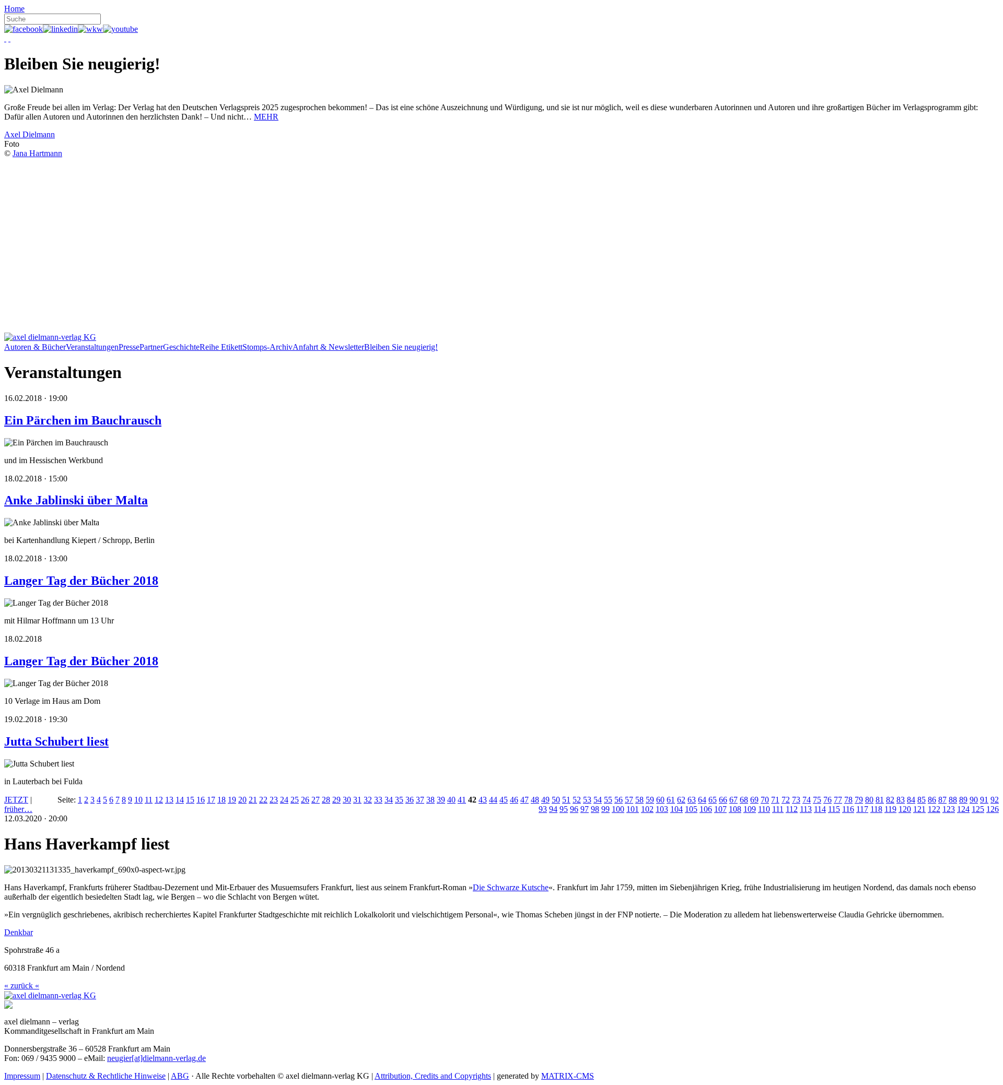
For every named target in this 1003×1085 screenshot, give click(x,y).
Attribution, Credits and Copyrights (433, 1075)
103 (662, 809)
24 (284, 799)
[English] (9, 38)
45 (503, 799)
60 (660, 799)
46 (514, 799)
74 (806, 799)
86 (932, 799)
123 (948, 809)
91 (984, 799)
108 (735, 809)
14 (180, 799)
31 (357, 799)
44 (493, 799)
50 (556, 799)
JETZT (16, 799)
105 (691, 809)
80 (869, 799)
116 (848, 809)
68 (744, 799)
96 (574, 809)
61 (671, 799)
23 (274, 799)
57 (629, 799)
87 (942, 799)
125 (978, 809)
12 (159, 799)
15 (190, 799)
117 (862, 809)
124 (963, 809)
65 (712, 799)
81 (880, 799)
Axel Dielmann (29, 134)
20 (242, 799)
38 (430, 799)
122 (934, 809)
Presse (129, 347)
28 (326, 799)
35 (399, 799)
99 (605, 809)
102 (647, 809)
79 (859, 799)
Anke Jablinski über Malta (76, 500)
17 (211, 799)
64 (702, 799)
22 (263, 799)
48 (535, 799)
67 (733, 799)
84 (911, 799)
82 (890, 799)
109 (749, 809)
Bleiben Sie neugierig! (401, 347)
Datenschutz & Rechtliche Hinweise (106, 1075)
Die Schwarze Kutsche (511, 887)
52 (577, 799)
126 (992, 809)
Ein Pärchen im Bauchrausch (82, 420)
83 (900, 799)
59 (650, 799)
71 (775, 799)
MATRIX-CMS (567, 1075)
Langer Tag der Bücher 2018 (81, 580)
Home (14, 8)
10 (138, 799)
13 (169, 799)
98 (595, 809)
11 (149, 799)
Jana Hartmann (37, 153)
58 (639, 799)
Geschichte (181, 347)
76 (827, 799)
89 (963, 799)
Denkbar (18, 932)
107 (720, 809)
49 (545, 799)
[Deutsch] (5, 38)
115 (834, 809)
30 (347, 799)
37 (420, 799)
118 (876, 809)
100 (618, 809)
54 (597, 799)
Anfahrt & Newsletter (328, 347)
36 (409, 799)
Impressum (22, 1075)
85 (921, 799)
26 (305, 799)
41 (462, 799)
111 (778, 809)
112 (792, 809)
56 (618, 799)
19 (232, 799)
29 (336, 799)
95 (563, 809)
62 (681, 799)
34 (388, 799)
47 (524, 799)
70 (765, 799)
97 (584, 809)
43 (483, 799)
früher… (18, 809)
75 (817, 799)
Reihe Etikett (221, 347)
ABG (180, 1075)
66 (723, 799)
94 (553, 809)
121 (919, 809)
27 (315, 799)
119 (890, 809)
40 (451, 799)
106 (705, 809)
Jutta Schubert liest (56, 741)
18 (221, 799)
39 (441, 799)
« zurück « (21, 985)
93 (543, 809)
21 (253, 799)
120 (905, 809)
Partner (151, 347)
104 (676, 809)
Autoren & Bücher (35, 347)
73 (796, 799)
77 (838, 799)
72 (786, 799)
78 (848, 799)
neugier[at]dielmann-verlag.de (156, 1058)
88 (953, 799)
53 (587, 799)
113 (806, 809)
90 (974, 799)
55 (608, 799)
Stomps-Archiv (267, 347)
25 (294, 799)
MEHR (266, 116)
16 (200, 799)
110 (764, 809)
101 (632, 809)
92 (994, 799)
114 (820, 809)
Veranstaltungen (92, 347)
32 (368, 799)
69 (754, 799)
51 (566, 799)
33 (378, 799)
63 (691, 799)
